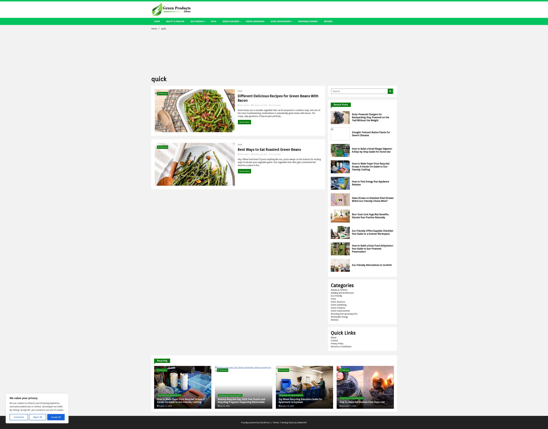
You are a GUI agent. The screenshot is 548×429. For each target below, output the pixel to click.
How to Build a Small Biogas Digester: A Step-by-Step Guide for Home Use (372, 150)
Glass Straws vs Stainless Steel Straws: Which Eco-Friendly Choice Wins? (373, 199)
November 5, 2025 (348, 406)
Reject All (37, 417)
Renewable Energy (308, 21)
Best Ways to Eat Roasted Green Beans (269, 149)
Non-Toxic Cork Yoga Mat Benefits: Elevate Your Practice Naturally (370, 216)
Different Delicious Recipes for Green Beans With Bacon (278, 98)
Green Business (230, 21)
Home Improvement (281, 21)
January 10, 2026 (287, 406)
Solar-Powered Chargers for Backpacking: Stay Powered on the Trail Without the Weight (370, 117)
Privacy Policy (337, 343)
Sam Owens (244, 105)
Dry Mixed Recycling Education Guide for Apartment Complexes (300, 400)
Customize (19, 417)
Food (213, 21)
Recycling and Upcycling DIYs (344, 313)
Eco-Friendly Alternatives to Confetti (372, 265)
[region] (37, 408)
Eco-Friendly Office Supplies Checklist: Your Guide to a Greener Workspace (372, 232)
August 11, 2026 (165, 406)
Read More (244, 122)
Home (157, 21)
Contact (334, 340)
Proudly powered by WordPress (256, 422)
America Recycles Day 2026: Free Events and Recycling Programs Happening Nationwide (241, 400)
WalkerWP (302, 422)
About (333, 337)
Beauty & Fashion (175, 21)
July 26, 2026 (224, 406)
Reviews (328, 21)
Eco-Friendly (197, 21)
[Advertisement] (274, 52)
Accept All (56, 417)
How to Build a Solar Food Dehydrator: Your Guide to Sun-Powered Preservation (372, 248)
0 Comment (276, 105)
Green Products (338, 307)
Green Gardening (255, 21)
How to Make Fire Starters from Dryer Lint (362, 402)
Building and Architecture (342, 292)
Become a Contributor (341, 346)
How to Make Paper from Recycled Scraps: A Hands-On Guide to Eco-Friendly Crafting (370, 166)
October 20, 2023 (260, 105)
